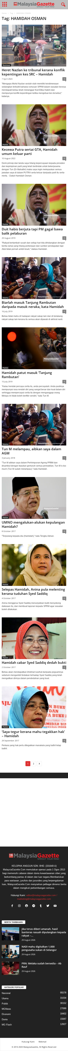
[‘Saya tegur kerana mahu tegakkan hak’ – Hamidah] (34, 707)
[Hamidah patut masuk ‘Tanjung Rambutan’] (34, 348)
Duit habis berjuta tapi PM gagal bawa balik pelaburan (32, 231)
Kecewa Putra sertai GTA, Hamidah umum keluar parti (29, 151)
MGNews (6, 1009)
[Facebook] (13, 906)
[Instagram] (20, 906)
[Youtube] (55, 906)
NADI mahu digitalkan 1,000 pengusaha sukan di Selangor (39, 948)
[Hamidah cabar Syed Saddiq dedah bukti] (34, 638)
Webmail (42, 1041)
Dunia (4, 1019)
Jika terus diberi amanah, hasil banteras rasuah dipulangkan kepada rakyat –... (44, 932)
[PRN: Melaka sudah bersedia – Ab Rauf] (10, 968)
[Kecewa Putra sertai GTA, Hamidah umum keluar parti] (34, 125)
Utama (5, 297)
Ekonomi (6, 1014)
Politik (5, 144)
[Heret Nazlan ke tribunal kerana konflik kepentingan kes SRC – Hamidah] (34, 46)
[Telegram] (34, 906)
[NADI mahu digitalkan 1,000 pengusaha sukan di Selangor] (10, 951)
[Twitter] (48, 906)
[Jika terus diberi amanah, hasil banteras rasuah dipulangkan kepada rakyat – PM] (10, 933)
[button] (62, 5)
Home (4, 13)
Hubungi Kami (28, 1041)
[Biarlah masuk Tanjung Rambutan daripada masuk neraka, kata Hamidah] (34, 278)
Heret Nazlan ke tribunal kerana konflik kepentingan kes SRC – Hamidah (33, 72)
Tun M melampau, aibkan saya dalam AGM (31, 451)
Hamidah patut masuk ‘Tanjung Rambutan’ (27, 374)
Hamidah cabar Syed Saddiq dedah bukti (34, 662)
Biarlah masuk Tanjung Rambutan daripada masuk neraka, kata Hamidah (33, 304)
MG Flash (7, 1024)
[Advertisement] (34, 812)
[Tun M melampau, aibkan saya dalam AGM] (34, 425)
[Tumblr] (41, 906)
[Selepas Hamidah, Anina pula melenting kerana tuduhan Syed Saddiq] (34, 565)
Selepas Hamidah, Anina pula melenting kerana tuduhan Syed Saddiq (33, 591)
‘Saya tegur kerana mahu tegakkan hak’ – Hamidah (33, 733)
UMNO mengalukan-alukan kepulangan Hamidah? (33, 524)
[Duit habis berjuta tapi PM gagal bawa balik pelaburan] (34, 205)
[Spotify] (27, 906)
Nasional (6, 65)
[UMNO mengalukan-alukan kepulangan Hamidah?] (34, 498)
